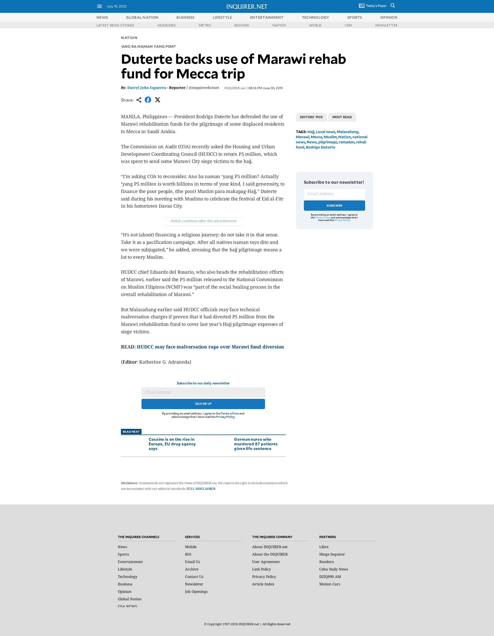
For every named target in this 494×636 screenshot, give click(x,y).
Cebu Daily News (333, 569)
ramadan (347, 142)
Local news (325, 131)
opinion (389, 17)
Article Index (263, 584)
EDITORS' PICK (311, 117)
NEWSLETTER (386, 25)
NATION (279, 25)
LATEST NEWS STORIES (115, 25)
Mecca (316, 136)
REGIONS (241, 25)
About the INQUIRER (270, 554)
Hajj (310, 131)
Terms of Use (230, 413)
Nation (129, 37)
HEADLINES (166, 25)
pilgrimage (327, 142)
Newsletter (194, 584)
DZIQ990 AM (330, 576)
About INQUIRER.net (270, 546)
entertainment (267, 17)
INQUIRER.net (234, 88)
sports (354, 17)
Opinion (124, 591)
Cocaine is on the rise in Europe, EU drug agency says (172, 443)
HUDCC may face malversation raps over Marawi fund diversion (210, 347)
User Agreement (266, 561)
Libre (324, 546)
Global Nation (130, 598)
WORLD (315, 25)
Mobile (191, 546)
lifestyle (222, 17)
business (186, 17)
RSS (188, 554)
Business (125, 584)
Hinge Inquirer (332, 554)
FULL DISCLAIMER (201, 488)
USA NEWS (127, 606)
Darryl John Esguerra (146, 87)
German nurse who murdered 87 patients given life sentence (256, 443)
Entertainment (130, 561)
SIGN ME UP (203, 403)
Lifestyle (125, 569)
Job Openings (196, 591)
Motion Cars (329, 584)
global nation (142, 17)
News (102, 17)
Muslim (330, 136)
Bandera (326, 561)
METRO (205, 25)
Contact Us (194, 576)
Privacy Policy (225, 417)
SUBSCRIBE (335, 205)
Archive (191, 569)
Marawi (302, 136)
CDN (348, 25)
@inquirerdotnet (204, 87)
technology (315, 17)
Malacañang (347, 131)
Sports (123, 554)
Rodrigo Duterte (320, 147)
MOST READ (342, 117)
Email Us (192, 561)
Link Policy (261, 569)
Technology (127, 576)
